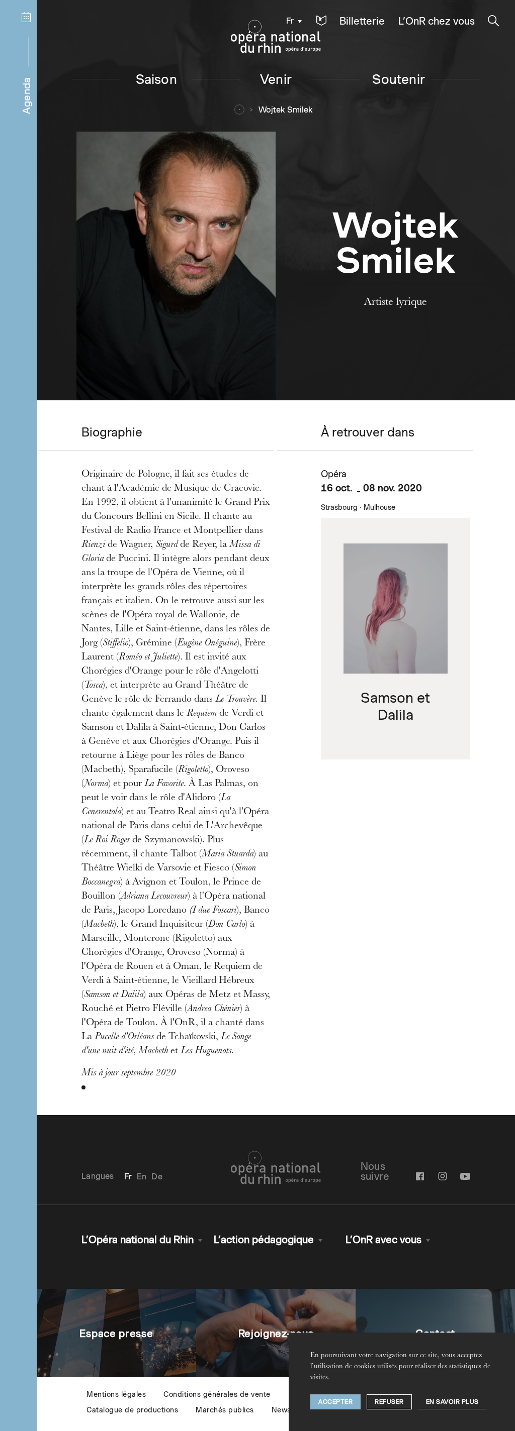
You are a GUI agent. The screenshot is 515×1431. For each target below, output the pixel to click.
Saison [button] (156, 79)
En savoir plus (452, 1401)
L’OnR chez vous (436, 21)
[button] (321, 21)
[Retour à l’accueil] (276, 37)
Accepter (335, 1401)
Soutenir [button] (398, 79)
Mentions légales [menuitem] (116, 1394)
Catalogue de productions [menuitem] (132, 1410)
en (141, 1176)
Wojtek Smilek (286, 110)
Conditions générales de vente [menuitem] (217, 1394)
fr (290, 21)
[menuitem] (291, 20)
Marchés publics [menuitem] (225, 1410)
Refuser (389, 1401)
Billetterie (362, 21)
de (156, 1176)
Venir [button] (276, 79)
